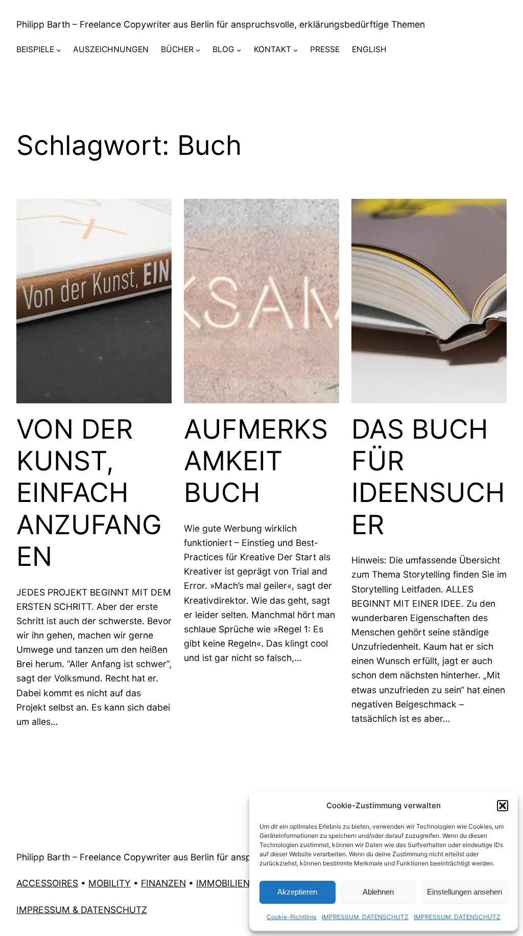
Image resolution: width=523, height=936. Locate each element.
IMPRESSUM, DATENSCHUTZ (365, 917)
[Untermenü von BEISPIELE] (58, 50)
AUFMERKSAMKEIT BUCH (256, 461)
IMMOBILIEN (223, 883)
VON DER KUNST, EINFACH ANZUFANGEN (89, 493)
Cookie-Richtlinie (292, 917)
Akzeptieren (297, 891)
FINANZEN (163, 883)
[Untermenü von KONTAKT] (295, 50)
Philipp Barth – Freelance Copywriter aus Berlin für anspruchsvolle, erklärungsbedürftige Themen (220, 24)
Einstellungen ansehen (464, 891)
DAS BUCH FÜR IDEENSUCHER (428, 477)
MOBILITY (109, 883)
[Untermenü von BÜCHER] (198, 50)
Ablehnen (378, 891)
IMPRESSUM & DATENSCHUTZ (81, 909)
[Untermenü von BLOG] (238, 50)
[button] (502, 806)
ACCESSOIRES (47, 883)
